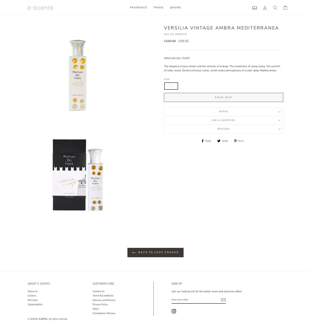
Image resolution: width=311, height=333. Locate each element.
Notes (223, 111)
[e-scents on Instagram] (174, 311)
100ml (171, 86)
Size (167, 79)
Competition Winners (104, 313)
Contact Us (99, 291)
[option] (78, 75)
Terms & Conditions (103, 295)
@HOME (175, 7)
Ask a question (223, 120)
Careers (32, 295)
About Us (33, 291)
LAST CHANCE (158, 252)
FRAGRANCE (138, 7)
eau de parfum (175, 34)
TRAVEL (158, 7)
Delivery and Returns (104, 300)
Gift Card (32, 300)
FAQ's (96, 309)
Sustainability (35, 304)
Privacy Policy (100, 304)
